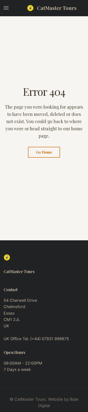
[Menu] (6, 8)
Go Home (44, 152)
